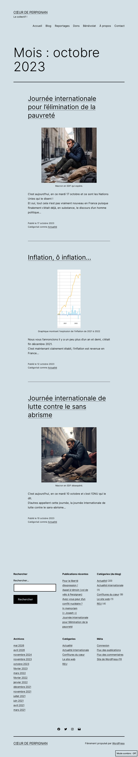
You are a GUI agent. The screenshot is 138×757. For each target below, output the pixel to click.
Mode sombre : (124, 753)
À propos (105, 25)
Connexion (103, 645)
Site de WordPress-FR (109, 659)
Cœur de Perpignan (30, 12)
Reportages (62, 25)
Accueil (37, 25)
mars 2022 (19, 673)
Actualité (52, 226)
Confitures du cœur (108, 594)
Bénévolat (89, 25)
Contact (119, 25)
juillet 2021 (19, 696)
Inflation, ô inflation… (59, 257)
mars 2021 (19, 709)
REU (99, 603)
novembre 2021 (22, 691)
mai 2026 (18, 645)
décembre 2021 (22, 686)
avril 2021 (18, 705)
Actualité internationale (110, 585)
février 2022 (20, 677)
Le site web (103, 599)
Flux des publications (109, 650)
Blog (48, 25)
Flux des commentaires (110, 654)
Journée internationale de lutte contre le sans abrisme (67, 406)
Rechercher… (21, 580)
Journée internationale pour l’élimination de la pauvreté (62, 106)
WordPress (118, 743)
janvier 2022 (20, 682)
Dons (76, 25)
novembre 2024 (22, 654)
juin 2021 (18, 700)
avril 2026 (19, 650)
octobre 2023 (21, 664)
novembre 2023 (22, 659)
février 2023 (20, 668)
